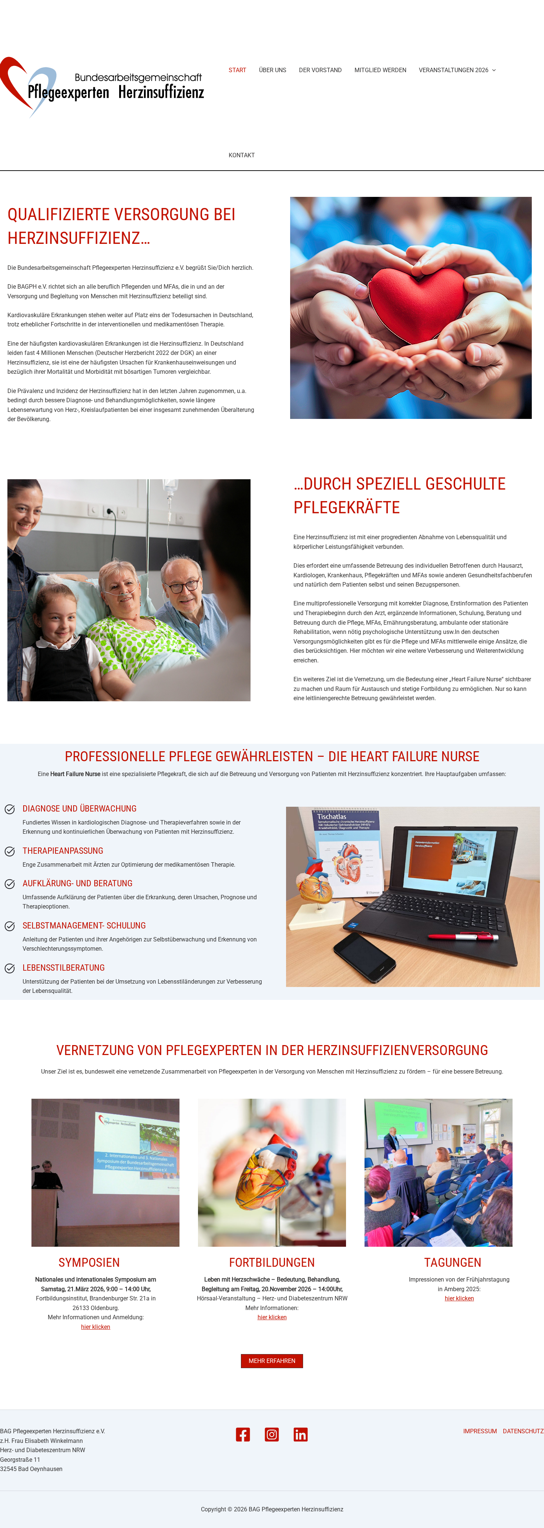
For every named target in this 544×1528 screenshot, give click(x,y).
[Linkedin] (301, 1435)
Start (237, 70)
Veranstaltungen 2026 (453, 70)
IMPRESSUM (480, 1431)
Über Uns (272, 70)
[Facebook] (243, 1435)
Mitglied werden (380, 70)
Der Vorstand (320, 70)
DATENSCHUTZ (523, 1431)
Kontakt (242, 155)
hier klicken (95, 1326)
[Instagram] (272, 1435)
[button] (492, 70)
